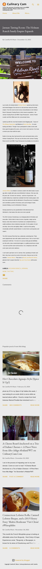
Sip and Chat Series (25, 260)
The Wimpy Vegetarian (9, 124)
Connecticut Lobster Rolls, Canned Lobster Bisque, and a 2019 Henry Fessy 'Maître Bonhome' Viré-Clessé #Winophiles (21, 520)
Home (5, 13)
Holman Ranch (22, 105)
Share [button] (5, 278)
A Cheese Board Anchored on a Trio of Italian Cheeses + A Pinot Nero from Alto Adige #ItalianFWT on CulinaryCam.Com (21, 448)
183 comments (15, 405)
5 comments (14, 548)
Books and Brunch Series (30, 257)
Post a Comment (16, 476)
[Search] (33, 4)
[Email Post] (4, 276)
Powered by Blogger (22, 560)
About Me (15, 13)
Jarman (24, 268)
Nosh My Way (27, 124)
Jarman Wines (7, 190)
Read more (34, 405)
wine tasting (8, 271)
